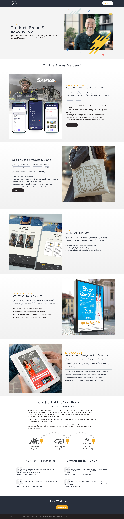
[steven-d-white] (14, 2)
